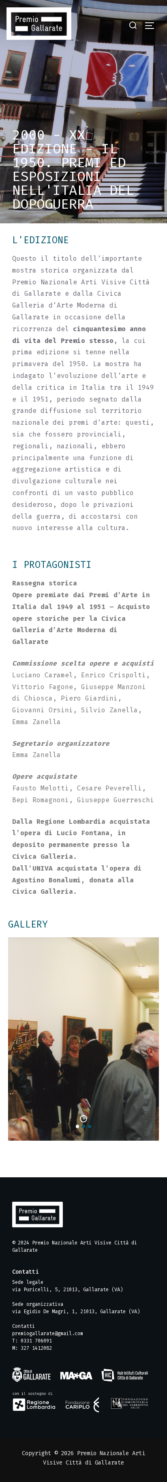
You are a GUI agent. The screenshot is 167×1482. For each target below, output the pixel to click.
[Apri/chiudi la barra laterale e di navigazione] (152, 26)
